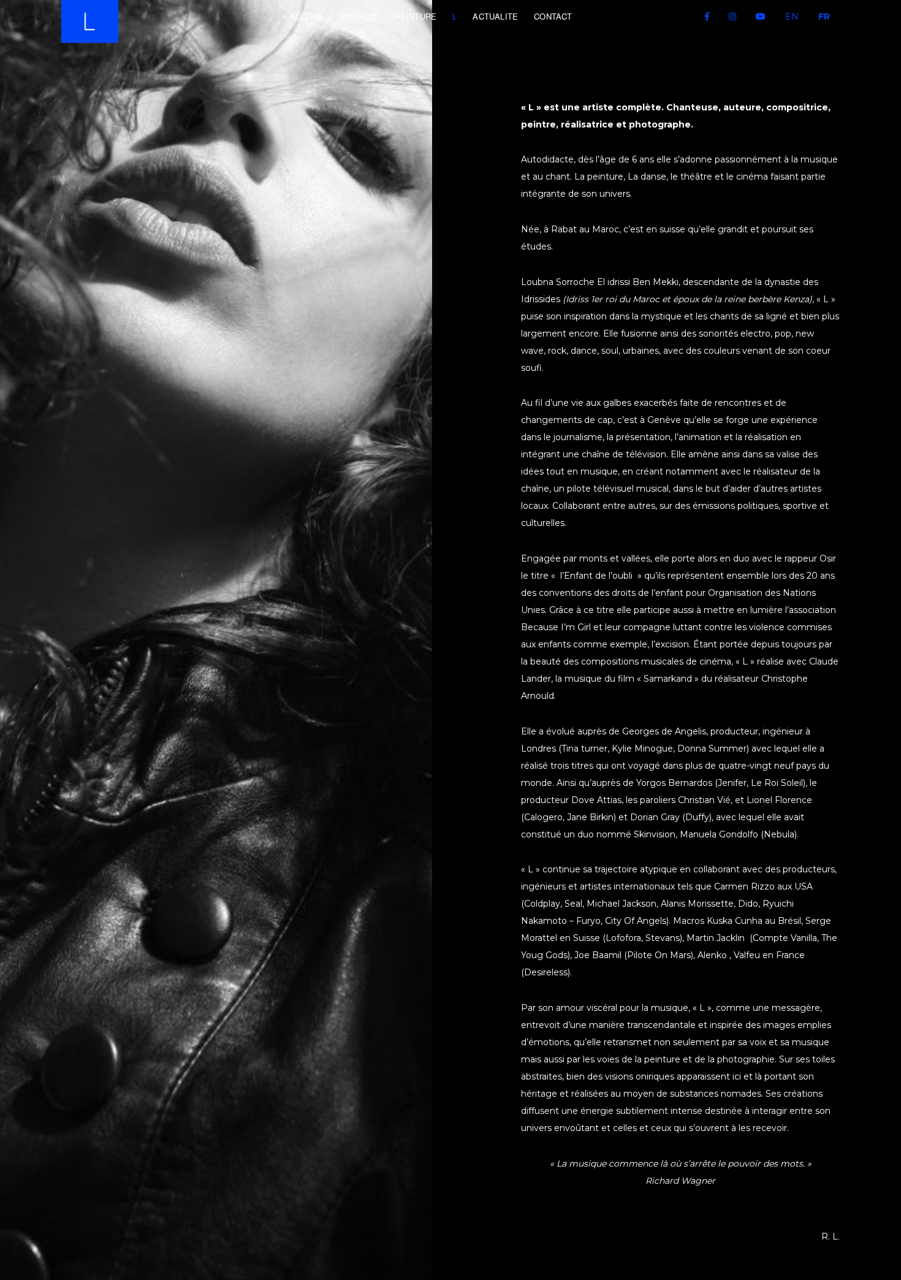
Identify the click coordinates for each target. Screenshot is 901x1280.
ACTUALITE (495, 16)
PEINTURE (416, 16)
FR (824, 16)
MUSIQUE (360, 16)
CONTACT (553, 16)
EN (792, 16)
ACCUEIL (307, 16)
